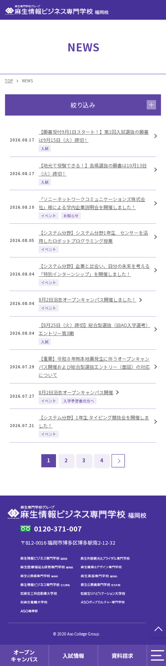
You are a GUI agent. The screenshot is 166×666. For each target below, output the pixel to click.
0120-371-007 (58, 528)
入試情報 (73, 655)
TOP (9, 80)
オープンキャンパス (24, 655)
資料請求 (122, 655)
